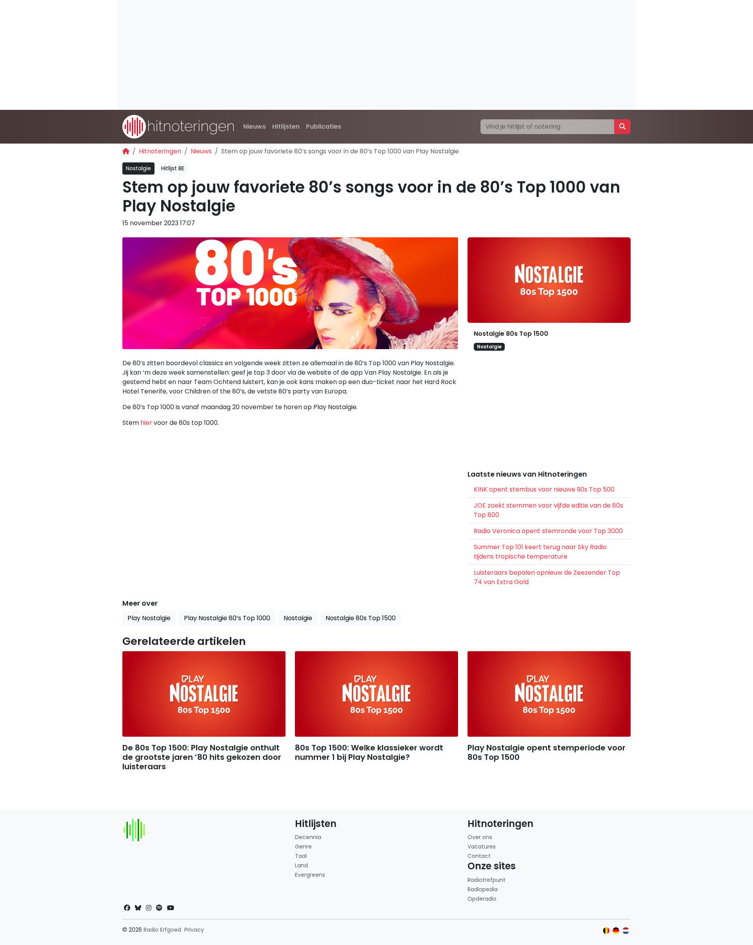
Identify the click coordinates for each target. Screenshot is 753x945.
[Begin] (125, 151)
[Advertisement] (353, 55)
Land (301, 865)
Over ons (479, 837)
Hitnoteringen (160, 151)
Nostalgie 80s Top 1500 (511, 333)
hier (146, 422)
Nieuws (254, 126)
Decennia (308, 837)
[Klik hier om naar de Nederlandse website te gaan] (625, 930)
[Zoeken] (622, 126)
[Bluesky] (138, 908)
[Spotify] (159, 908)
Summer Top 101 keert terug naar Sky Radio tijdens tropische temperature (540, 552)
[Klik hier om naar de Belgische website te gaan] (606, 930)
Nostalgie (138, 168)
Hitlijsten (286, 126)
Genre (303, 846)
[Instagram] (148, 908)
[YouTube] (171, 908)
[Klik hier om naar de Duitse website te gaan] (616, 930)
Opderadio (482, 899)
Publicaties (323, 126)
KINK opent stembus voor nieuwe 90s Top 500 (544, 489)
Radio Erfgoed (162, 930)
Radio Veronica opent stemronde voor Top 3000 (548, 530)
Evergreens (310, 875)
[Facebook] (127, 908)
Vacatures (481, 846)
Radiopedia (482, 889)
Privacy (194, 930)
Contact (479, 856)
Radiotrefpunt (486, 880)
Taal (301, 856)
